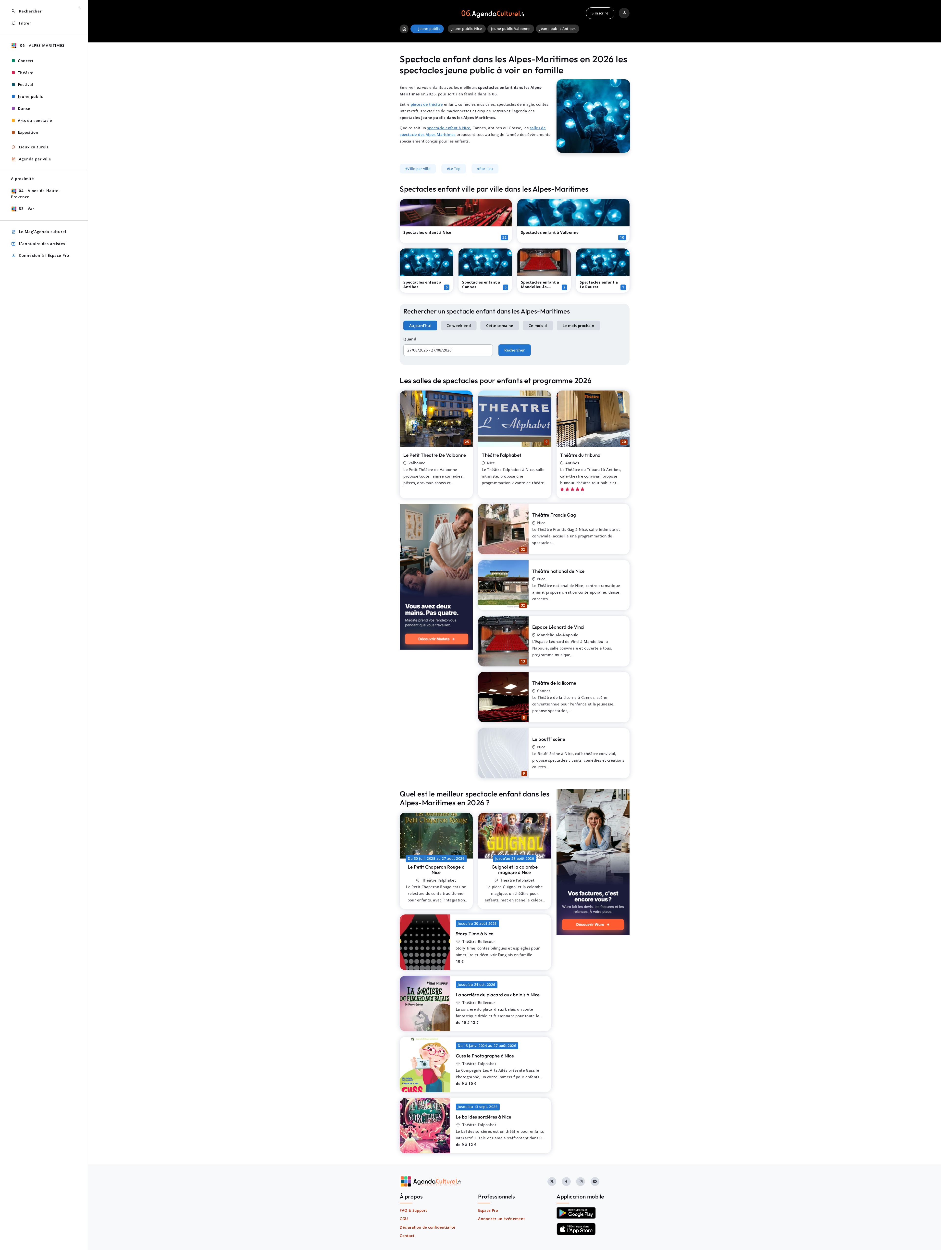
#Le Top (454, 169)
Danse (24, 108)
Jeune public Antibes (558, 28)
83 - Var (26, 208)
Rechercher (514, 350)
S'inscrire (600, 13)
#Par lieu (485, 169)
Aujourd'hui (420, 325)
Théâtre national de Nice (558, 571)
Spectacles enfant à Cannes (481, 284)
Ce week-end (458, 325)
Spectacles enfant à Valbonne (550, 232)
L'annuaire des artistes (38, 244)
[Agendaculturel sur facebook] (566, 1181)
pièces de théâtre (427, 104)
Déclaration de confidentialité (427, 1227)
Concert (26, 60)
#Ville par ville (417, 169)
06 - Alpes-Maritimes (41, 45)
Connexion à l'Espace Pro (40, 256)
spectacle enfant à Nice (448, 127)
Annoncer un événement (501, 1218)
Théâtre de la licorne (554, 683)
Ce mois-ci (538, 325)
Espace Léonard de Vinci (558, 627)
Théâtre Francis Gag (554, 515)
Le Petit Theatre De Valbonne (434, 455)
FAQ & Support (413, 1210)
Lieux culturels (30, 147)
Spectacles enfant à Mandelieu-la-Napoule (540, 287)
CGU (404, 1218)
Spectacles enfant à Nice (427, 232)
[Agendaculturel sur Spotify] (595, 1181)
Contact (407, 1235)
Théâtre (26, 72)
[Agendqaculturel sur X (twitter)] (551, 1181)
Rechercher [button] (26, 11)
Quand (409, 339)
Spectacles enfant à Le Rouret (599, 284)
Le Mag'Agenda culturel (38, 232)
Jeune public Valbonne (510, 28)
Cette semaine (499, 325)
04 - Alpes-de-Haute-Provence (35, 193)
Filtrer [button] (21, 23)
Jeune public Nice (466, 28)
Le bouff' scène (548, 739)
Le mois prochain (578, 325)
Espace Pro (488, 1210)
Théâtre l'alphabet (501, 455)
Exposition (28, 132)
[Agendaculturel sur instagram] (580, 1181)
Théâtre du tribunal (581, 455)
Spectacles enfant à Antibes (422, 284)
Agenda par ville (31, 159)
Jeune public (30, 96)
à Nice (436, 869)
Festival (25, 84)
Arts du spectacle (35, 120)
